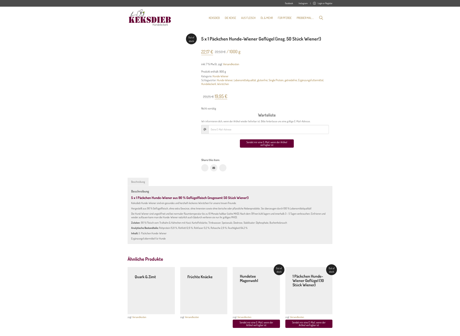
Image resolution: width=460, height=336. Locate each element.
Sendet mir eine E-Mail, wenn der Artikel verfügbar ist (266, 143)
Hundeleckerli (208, 84)
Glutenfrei (147, 281)
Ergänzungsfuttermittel (310, 80)
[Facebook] (204, 167)
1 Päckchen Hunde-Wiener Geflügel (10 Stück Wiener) (308, 280)
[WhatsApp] (222, 167)
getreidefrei (291, 80)
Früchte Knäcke (200, 276)
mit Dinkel (200, 281)
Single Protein (276, 80)
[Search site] (321, 18)
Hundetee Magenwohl (249, 278)
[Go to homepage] (150, 17)
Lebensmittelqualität (245, 80)
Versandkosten (231, 64)
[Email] (213, 167)
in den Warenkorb (271, 308)
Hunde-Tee (245, 284)
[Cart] (330, 17)
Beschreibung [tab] (138, 181)
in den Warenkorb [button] (166, 308)
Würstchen (223, 84)
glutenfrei (262, 80)
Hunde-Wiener (220, 76)
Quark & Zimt (145, 276)
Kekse (138, 281)
